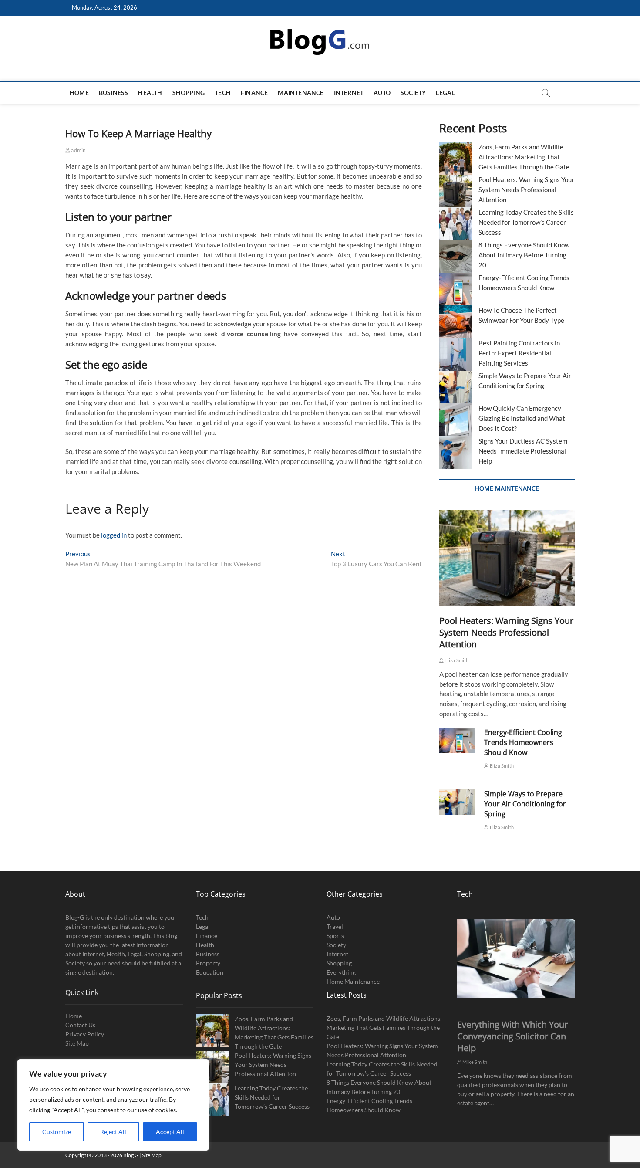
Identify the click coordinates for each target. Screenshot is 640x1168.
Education (209, 972)
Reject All (113, 1131)
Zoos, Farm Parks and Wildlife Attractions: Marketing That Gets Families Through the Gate (523, 157)
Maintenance (300, 92)
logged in (114, 535)
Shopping (188, 92)
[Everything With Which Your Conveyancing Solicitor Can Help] (516, 958)
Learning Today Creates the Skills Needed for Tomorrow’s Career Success (526, 222)
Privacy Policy (84, 1034)
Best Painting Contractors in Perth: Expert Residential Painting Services (519, 353)
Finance (254, 92)
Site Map (77, 1043)
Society (413, 92)
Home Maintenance (353, 981)
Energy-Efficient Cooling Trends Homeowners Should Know (523, 742)
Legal (445, 92)
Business (113, 92)
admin (78, 150)
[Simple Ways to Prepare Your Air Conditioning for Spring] (457, 802)
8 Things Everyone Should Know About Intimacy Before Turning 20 (523, 255)
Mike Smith (474, 1062)
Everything (341, 972)
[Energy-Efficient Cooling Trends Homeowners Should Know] (457, 740)
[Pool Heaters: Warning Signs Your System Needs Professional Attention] (507, 558)
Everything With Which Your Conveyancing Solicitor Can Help (512, 1036)
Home (79, 92)
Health (150, 92)
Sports (335, 935)
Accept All (170, 1131)
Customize (56, 1131)
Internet (349, 92)
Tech (223, 92)
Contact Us (80, 1025)
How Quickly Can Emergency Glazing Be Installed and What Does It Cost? (521, 418)
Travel (335, 926)
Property (208, 963)
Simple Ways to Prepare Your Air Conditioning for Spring (525, 804)
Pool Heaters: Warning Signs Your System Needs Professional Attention (526, 189)
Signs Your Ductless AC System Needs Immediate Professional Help (522, 451)
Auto (382, 92)
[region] (113, 1105)
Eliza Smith (456, 660)
